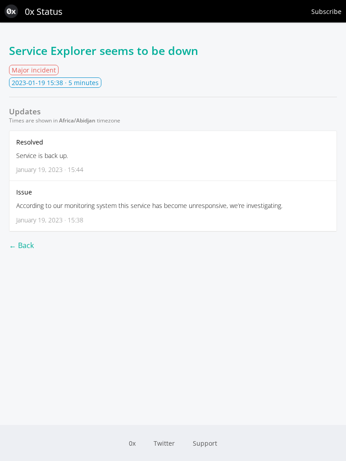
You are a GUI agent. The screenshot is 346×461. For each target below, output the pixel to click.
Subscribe (326, 11)
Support (205, 443)
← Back (21, 245)
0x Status (44, 11)
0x (132, 443)
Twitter (164, 443)
